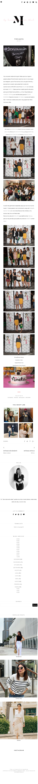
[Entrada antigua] (32, 447)
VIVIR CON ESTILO (14, 134)
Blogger (25, 769)
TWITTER (16, 397)
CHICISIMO (27, 397)
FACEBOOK (10, 397)
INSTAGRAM (21, 397)
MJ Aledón (21, 97)
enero (17, 587)
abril (17, 578)
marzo (17, 581)
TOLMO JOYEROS (18, 131)
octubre (17, 565)
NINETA (10, 89)
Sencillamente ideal (19, 770)
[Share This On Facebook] (25, 441)
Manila (18, 740)
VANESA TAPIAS (7, 94)
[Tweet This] (27, 441)
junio (17, 573)
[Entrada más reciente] (6, 447)
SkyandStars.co (19, 772)
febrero (17, 584)
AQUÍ (29, 216)
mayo (17, 576)
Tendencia (18, 656)
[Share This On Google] (33, 441)
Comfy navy (19, 698)
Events (5, 441)
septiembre (17, 567)
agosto (17, 570)
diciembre (17, 559)
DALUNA (24, 86)
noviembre (16, 562)
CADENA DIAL (14, 129)
